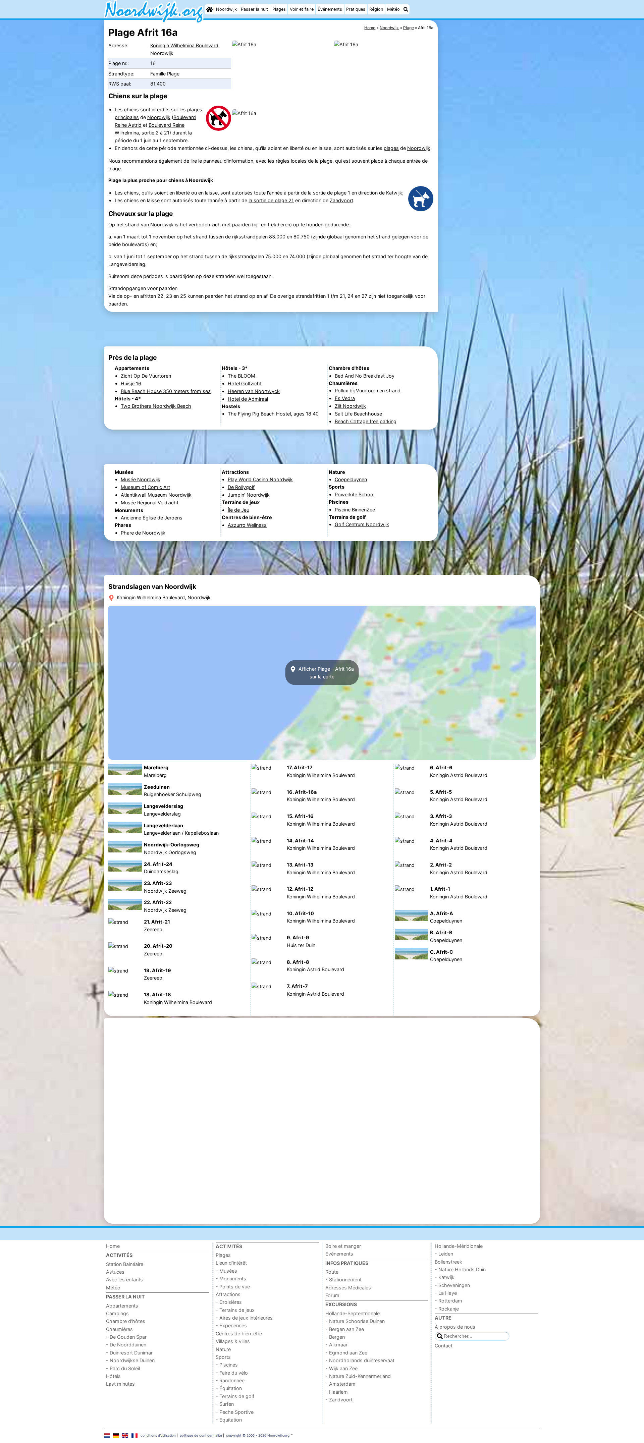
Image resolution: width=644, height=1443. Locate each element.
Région (376, 9)
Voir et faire (302, 9)
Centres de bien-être (239, 1333)
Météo (393, 9)
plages (391, 148)
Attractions (228, 1294)
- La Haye (446, 1293)
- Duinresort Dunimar (129, 1352)
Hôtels (113, 1376)
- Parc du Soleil (123, 1368)
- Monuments (231, 1278)
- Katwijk (444, 1277)
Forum (332, 1295)
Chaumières (119, 1329)
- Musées (226, 1271)
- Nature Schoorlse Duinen (355, 1321)
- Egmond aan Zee (346, 1352)
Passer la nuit (254, 9)
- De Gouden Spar (126, 1337)
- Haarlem (336, 1392)
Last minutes (120, 1384)
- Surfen (225, 1404)
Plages (279, 9)
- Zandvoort (339, 1399)
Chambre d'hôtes (125, 1321)
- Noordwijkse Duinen (130, 1360)
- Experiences (231, 1325)
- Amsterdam (340, 1384)
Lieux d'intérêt (231, 1263)
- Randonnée (230, 1380)
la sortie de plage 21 (271, 200)
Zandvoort (341, 200)
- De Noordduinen (126, 1344)
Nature (223, 1349)
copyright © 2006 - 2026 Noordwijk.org (257, 1435)
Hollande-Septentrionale (352, 1313)
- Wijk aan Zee (341, 1368)
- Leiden (444, 1254)
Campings (117, 1313)
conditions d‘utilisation (158, 1435)
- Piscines (227, 1365)
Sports (223, 1357)
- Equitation (229, 1420)
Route (331, 1272)
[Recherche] (406, 9)
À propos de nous (455, 1327)
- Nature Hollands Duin (460, 1269)
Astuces (115, 1272)
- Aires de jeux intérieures (244, 1318)
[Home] (209, 9)
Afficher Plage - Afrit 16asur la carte (325, 672)
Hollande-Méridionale (459, 1246)
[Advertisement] (489, 174)
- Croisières (229, 1302)
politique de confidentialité (201, 1435)
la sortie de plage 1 (329, 193)
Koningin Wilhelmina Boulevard (184, 45)
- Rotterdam (448, 1300)
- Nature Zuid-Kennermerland (358, 1376)
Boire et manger (343, 1246)
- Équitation (229, 1388)
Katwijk (394, 193)
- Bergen (335, 1337)
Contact (443, 1345)
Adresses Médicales (348, 1287)
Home (113, 1246)
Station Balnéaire (124, 1264)
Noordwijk (226, 9)
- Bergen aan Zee (344, 1329)
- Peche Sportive (235, 1412)
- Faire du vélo (232, 1373)
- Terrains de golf (235, 1396)
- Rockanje (447, 1309)
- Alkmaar (336, 1344)
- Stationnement (343, 1279)
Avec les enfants (124, 1279)
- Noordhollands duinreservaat (359, 1360)
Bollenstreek (448, 1262)
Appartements (122, 1306)
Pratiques (355, 9)
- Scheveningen (452, 1285)
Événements (330, 9)
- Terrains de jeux (235, 1310)
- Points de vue (233, 1286)
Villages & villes (233, 1341)
